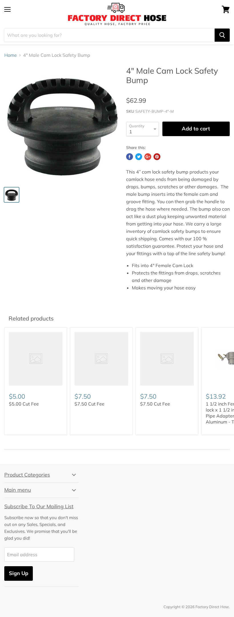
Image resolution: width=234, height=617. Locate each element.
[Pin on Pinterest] (157, 156)
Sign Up (18, 573)
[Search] (222, 35)
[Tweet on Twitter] (138, 156)
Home (10, 55)
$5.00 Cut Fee (24, 404)
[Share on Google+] (147, 156)
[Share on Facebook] (129, 156)
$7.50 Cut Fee (89, 404)
